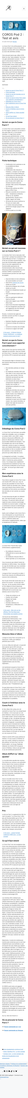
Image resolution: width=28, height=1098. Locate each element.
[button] (0, 1079)
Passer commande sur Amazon (13, 1030)
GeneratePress (4, 1077)
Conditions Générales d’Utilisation (10, 1065)
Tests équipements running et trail (13, 1049)
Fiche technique (10, 92)
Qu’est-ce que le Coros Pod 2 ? (15, 90)
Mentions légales (5, 1064)
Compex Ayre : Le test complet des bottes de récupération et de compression (13, 1056)
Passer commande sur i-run (12, 1026)
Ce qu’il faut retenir (11, 116)
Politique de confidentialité (18, 1064)
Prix (7, 114)
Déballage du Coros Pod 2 (13, 101)
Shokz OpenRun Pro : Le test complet (14, 1051)
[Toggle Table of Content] (3, 88)
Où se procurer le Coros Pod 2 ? (15, 118)
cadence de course (17, 282)
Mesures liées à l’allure (12, 107)
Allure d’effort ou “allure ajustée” (15, 112)
